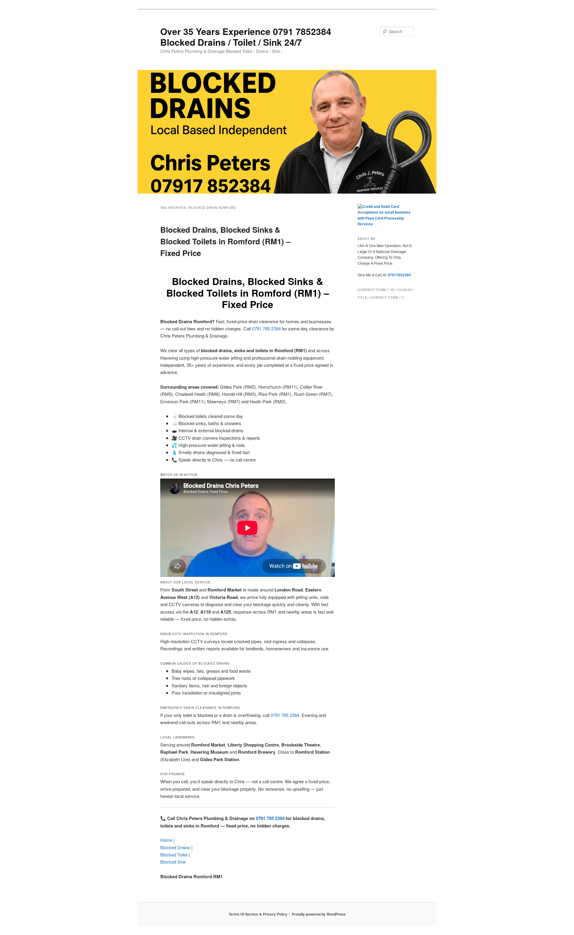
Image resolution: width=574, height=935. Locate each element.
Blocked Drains (175, 847)
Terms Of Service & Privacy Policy (258, 914)
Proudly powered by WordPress (319, 914)
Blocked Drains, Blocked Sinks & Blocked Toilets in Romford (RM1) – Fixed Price (225, 241)
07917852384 (399, 275)
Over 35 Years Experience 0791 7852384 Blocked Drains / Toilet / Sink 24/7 (245, 36)
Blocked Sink (173, 862)
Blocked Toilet (173, 854)
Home (166, 840)
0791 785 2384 (266, 328)
